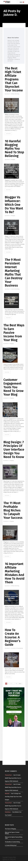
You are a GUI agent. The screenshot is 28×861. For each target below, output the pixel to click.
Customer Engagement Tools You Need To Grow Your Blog (13, 387)
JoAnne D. (8, 94)
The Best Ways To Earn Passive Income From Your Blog (13, 332)
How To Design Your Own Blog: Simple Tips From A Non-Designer (13, 796)
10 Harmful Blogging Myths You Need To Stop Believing (14, 148)
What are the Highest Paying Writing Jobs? (13, 837)
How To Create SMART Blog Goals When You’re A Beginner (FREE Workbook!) (13, 778)
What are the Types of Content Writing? (12, 833)
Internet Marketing (15, 289)
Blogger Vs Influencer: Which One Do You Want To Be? (14, 204)
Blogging (13, 159)
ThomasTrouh (8, 775)
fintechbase (8, 812)
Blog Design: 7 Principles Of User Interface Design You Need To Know (13, 449)
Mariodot (7, 793)
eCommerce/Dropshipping (17, 648)
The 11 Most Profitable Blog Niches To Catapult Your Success (12, 510)
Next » (20, 683)
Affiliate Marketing (15, 94)
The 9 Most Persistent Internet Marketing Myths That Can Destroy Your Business (13, 272)
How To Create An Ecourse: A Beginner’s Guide (12, 637)
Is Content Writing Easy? (11, 845)
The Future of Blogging (10, 828)
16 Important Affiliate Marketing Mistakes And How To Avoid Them (14, 573)
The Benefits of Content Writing (12, 841)
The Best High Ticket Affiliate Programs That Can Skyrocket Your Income (14, 79)
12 (16, 683)
